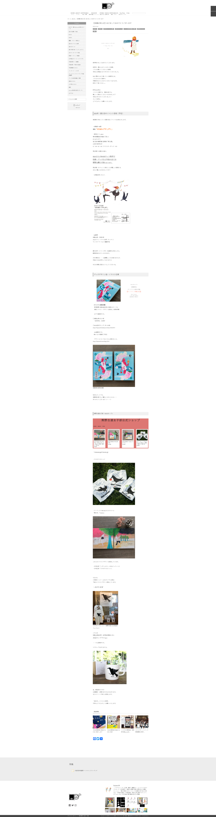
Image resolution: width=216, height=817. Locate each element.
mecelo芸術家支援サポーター (76, 90)
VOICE (106, 13)
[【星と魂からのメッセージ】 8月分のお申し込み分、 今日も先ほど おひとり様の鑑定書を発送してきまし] (110, 802)
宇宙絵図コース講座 (74, 61)
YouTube (122, 13)
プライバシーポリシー (72, 815)
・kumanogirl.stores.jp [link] (100, 452)
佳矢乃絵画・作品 (73, 31)
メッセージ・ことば (74, 70)
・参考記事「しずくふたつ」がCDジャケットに (106, 566)
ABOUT (77, 13)
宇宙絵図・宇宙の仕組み (75, 64)
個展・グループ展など (74, 40)
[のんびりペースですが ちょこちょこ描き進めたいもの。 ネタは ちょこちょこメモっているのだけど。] (121, 802)
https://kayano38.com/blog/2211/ (101, 341)
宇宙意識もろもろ (73, 67)
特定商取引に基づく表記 (84, 815)
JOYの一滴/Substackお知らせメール (76, 28)
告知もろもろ (141, 29)
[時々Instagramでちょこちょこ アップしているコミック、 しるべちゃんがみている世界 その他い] (132, 802)
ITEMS (102, 13)
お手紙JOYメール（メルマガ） (76, 58)
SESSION (94, 13)
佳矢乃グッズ (119, 29)
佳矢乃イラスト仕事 (108, 29)
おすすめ (71, 93)
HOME (73, 13)
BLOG (95, 29)
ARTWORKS (85, 13)
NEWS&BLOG (113, 13)
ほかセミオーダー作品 (74, 52)
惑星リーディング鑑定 (74, 55)
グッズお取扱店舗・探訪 (129, 29)
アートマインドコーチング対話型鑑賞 (76, 74)
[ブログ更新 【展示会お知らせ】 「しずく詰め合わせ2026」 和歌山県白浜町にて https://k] (142, 802)
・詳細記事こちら (98, 175)
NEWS (100, 29)
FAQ (128, 13)
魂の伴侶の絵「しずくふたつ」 (76, 49)
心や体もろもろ (72, 84)
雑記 (95, 31)
